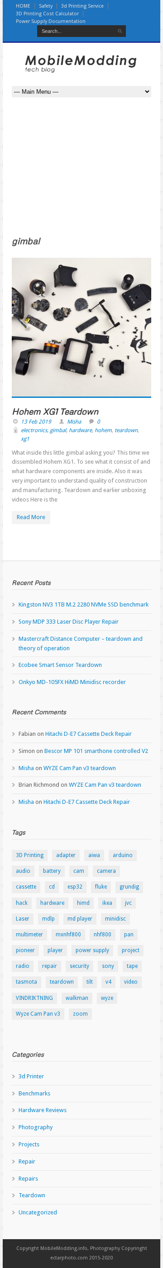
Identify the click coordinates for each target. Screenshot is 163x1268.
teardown (126, 430)
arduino (123, 855)
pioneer (25, 950)
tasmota (26, 982)
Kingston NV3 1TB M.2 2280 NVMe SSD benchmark (84, 604)
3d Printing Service (82, 6)
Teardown (32, 1195)
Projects (29, 1144)
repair (49, 966)
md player (79, 919)
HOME (23, 6)
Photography (36, 1127)
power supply (92, 950)
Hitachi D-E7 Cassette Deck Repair (88, 733)
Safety (46, 6)
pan (129, 934)
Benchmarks (34, 1093)
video (131, 982)
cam (78, 871)
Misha (74, 422)
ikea (107, 903)
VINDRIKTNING (34, 998)
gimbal (58, 430)
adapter (66, 855)
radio (22, 966)
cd (52, 887)
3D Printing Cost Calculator (47, 14)
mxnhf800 (68, 934)
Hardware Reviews (43, 1110)
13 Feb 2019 (36, 422)
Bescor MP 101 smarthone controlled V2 (96, 751)
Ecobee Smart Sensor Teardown (60, 664)
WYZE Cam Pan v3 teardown (79, 768)
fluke (101, 887)
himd (83, 903)
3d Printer (31, 1076)
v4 (108, 982)
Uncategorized (38, 1212)
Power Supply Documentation (51, 21)
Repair (27, 1161)
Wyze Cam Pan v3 (38, 1014)
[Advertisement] (81, 174)
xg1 (25, 439)
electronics (34, 430)
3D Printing (29, 855)
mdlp (48, 919)
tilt (89, 982)
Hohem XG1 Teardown (55, 411)
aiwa (94, 855)
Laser (22, 919)
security (79, 966)
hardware (80, 430)
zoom (80, 1014)
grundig (129, 887)
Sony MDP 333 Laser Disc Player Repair (69, 621)
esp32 (74, 887)
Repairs (28, 1178)
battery (52, 871)
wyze (107, 998)
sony (108, 966)
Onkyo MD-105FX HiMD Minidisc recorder (72, 682)
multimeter (29, 934)
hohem (103, 430)
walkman (77, 998)
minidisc (115, 919)
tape (132, 966)
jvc (128, 903)
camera (106, 871)
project (130, 950)
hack (22, 903)
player (55, 950)
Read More (31, 517)
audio (23, 871)
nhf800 (102, 934)
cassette (26, 887)
